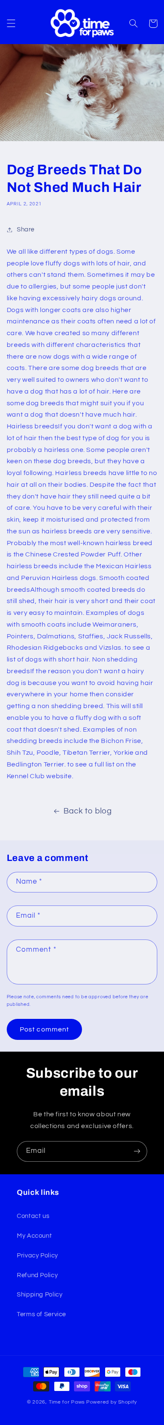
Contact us (33, 1216)
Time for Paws (67, 1402)
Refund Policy (37, 1275)
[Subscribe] (137, 1151)
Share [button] (25, 229)
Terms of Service (41, 1314)
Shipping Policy (39, 1294)
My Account (34, 1236)
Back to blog (87, 811)
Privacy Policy (37, 1255)
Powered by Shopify (111, 1402)
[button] (11, 23)
